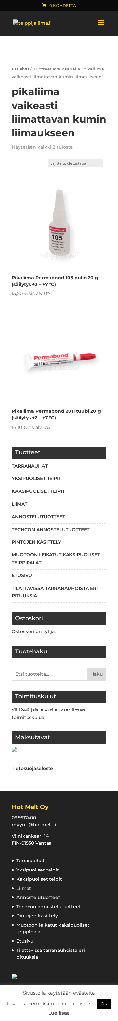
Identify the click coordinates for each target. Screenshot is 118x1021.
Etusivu (20, 69)
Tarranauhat (30, 466)
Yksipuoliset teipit (36, 478)
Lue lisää (59, 1013)
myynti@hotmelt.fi (34, 825)
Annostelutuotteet (38, 517)
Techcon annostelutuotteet (50, 529)
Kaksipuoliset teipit (38, 491)
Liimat (19, 504)
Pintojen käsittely (36, 542)
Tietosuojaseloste (32, 768)
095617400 (24, 818)
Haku (96, 674)
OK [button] (104, 1003)
